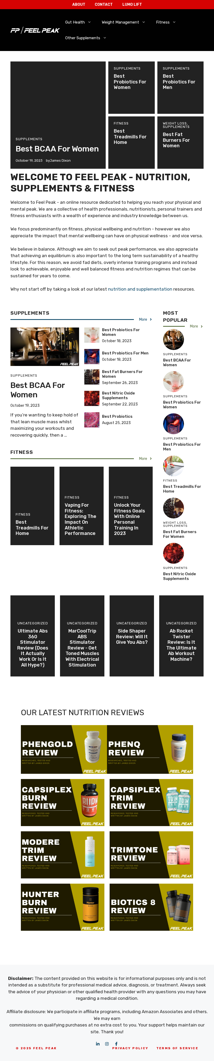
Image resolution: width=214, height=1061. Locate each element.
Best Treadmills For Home (130, 136)
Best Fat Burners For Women (176, 140)
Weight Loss (175, 123)
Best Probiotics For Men (179, 81)
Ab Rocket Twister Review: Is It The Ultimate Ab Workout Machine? (181, 645)
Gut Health (75, 22)
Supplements (29, 139)
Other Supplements (82, 38)
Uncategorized (32, 623)
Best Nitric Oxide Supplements (118, 395)
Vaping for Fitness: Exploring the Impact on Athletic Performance (80, 519)
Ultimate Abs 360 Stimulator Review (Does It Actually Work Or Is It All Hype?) (32, 648)
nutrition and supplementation (140, 289)
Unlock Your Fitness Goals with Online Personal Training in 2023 (129, 519)
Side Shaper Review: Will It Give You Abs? (132, 636)
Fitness (163, 22)
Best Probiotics (117, 416)
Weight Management (120, 22)
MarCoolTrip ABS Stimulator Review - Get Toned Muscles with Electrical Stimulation (82, 648)
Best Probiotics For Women (130, 81)
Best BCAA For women (57, 149)
